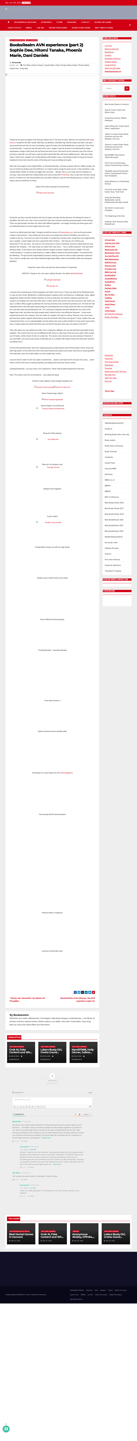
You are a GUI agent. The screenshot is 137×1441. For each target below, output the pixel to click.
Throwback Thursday (113, 571)
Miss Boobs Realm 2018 (114, 514)
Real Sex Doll (110, 266)
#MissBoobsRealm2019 (114, 423)
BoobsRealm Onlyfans (25, 22)
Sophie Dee (14, 68)
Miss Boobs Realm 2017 (114, 508)
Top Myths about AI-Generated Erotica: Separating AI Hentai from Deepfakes (116, 173)
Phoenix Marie (83, 65)
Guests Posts (14, 28)
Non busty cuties (111, 542)
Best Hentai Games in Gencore (117, 104)
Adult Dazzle (110, 301)
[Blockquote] (32, 1242)
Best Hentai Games (104, 28)
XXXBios (108, 298)
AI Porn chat (110, 246)
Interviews (46, 22)
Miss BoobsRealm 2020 (114, 520)
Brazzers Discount (112, 49)
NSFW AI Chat (110, 262)
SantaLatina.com (66, 232)
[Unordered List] (29, 1242)
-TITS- (107, 308)
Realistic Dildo (110, 288)
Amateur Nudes (111, 62)
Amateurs (108, 429)
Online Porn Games (58, 28)
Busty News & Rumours (17, 40)
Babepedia (109, 365)
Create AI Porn (110, 65)
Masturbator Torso (112, 253)
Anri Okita (26, 65)
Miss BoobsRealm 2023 (114, 531)
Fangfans (71, 22)
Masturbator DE (111, 250)
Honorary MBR (110, 469)
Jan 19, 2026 (15, 1377)
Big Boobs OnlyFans (113, 59)
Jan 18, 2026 (78, 1377)
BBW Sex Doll (110, 272)
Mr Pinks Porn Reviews (114, 314)
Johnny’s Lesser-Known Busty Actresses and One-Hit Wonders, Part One (116, 147)
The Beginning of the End (115, 216)
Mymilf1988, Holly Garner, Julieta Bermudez (83, 1188)
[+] (44, 1242)
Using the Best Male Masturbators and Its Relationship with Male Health (116, 200)
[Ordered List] (26, 1242)
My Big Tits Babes (111, 317)
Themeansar (42, 1431)
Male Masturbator (112, 259)
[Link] (38, 1242)
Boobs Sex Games (103, 22)
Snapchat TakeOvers (113, 565)
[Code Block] (35, 1242)
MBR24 (29, 28)
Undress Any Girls (112, 243)
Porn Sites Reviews (112, 560)
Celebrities (109, 457)
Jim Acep (33, 1324)
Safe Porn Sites (111, 378)
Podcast (108, 554)
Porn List (108, 381)
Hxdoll (107, 291)
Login (90, 1229)
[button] (130, 25)
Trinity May (24, 68)
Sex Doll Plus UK (112, 256)
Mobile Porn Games (81, 28)
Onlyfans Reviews (112, 548)
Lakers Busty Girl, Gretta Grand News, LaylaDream (52, 1188)
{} (41, 1242)
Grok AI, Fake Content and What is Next (21, 1188)
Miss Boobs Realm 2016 (114, 503)
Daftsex (108, 285)
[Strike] (23, 1242)
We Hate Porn (110, 375)
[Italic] (17, 1242)
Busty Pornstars (31, 40)
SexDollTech (110, 282)
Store (59, 22)
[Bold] (14, 1242)
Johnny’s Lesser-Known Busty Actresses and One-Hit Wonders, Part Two (116, 136)
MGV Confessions (112, 497)
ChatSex (108, 55)
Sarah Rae (16, 1258)
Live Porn (108, 46)
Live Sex (40, 28)
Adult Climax (110, 304)
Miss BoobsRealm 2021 (114, 525)
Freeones (108, 368)
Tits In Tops (109, 391)
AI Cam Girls (110, 240)
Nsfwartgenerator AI (113, 71)
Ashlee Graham (37, 65)
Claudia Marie (49, 65)
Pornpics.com (110, 269)
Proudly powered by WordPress (15, 1431)
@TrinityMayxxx (67, 909)
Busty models (110, 440)
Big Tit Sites (110, 295)
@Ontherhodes (76, 273)
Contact (85, 22)
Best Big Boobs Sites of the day (117, 434)
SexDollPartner (111, 279)
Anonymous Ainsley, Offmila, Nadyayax (82, 1373)
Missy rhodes (72, 65)
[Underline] (20, 1242)
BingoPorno (109, 52)
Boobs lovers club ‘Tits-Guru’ (116, 371)
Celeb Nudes (110, 311)
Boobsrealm (16, 63)
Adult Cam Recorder (112, 68)
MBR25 (108, 491)
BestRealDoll (110, 275)
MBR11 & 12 (110, 480)
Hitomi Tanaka (61, 65)
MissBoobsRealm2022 (114, 537)
